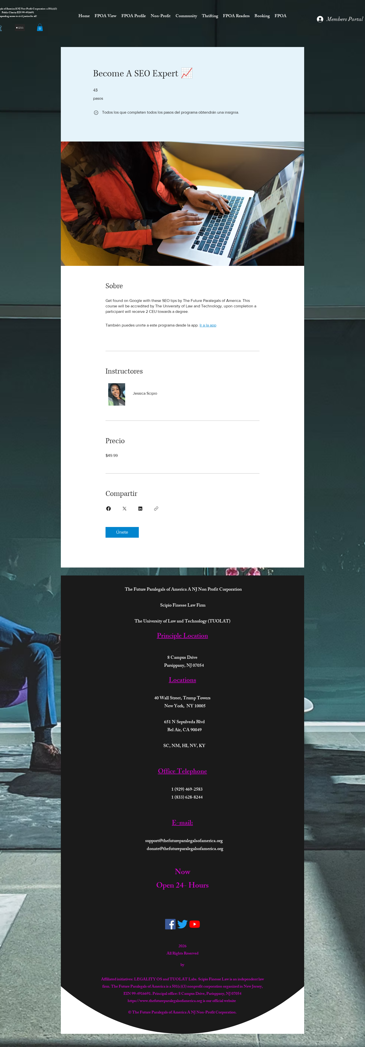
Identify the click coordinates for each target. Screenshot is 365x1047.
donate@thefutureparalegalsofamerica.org (185, 849)
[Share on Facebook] (108, 509)
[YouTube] (194, 924)
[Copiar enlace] (156, 509)
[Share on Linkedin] (140, 509)
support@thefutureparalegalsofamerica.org (184, 841)
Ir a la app (208, 325)
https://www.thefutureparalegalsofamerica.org (165, 1001)
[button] (40, 27)
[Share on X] (124, 509)
